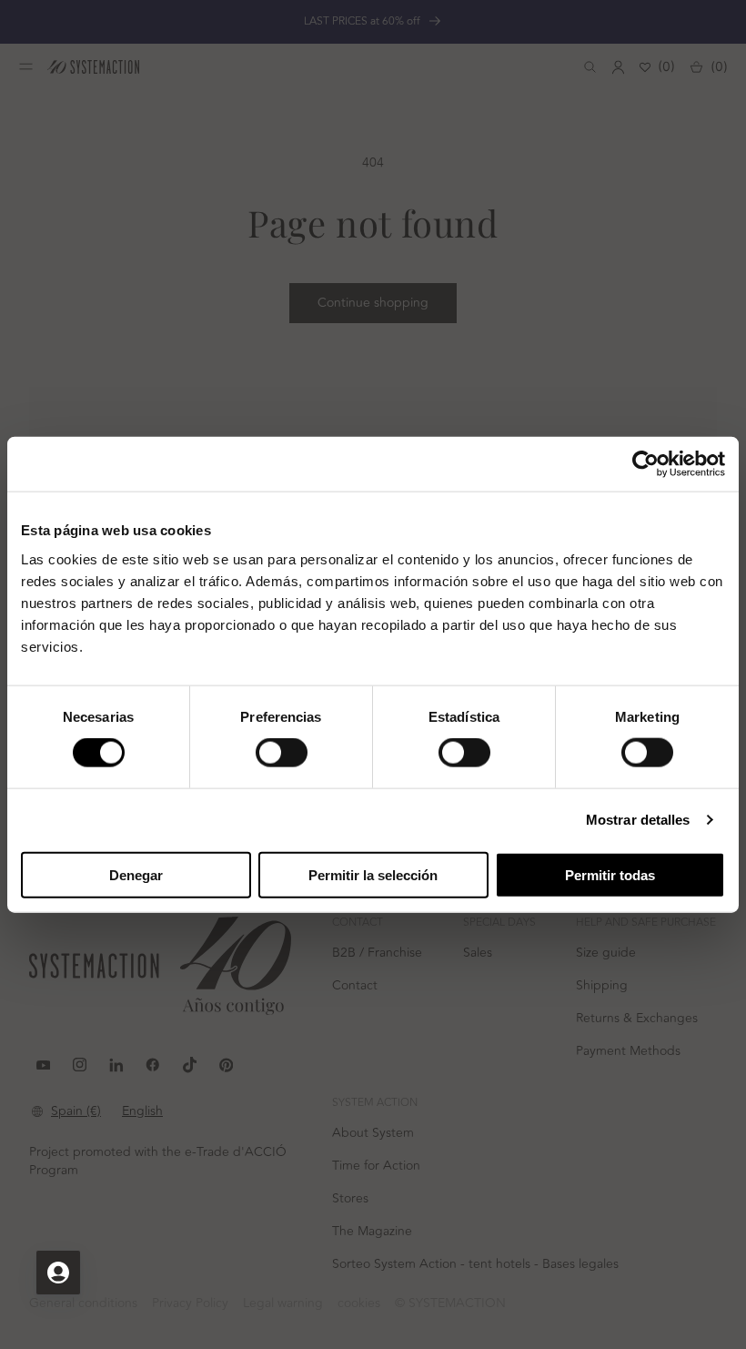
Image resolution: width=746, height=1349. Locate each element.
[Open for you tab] (58, 1272)
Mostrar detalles (638, 819)
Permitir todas (610, 874)
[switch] (281, 752)
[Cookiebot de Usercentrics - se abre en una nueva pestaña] (645, 464)
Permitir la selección (373, 874)
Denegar (136, 874)
